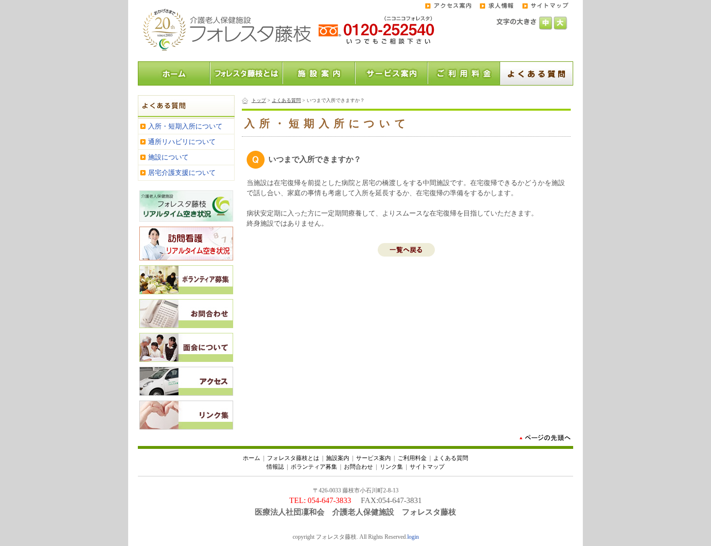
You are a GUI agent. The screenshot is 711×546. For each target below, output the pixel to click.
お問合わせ (358, 466)
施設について (168, 157)
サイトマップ (427, 466)
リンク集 (391, 466)
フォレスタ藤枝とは (293, 458)
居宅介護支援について (182, 172)
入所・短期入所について (185, 126)
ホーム (251, 458)
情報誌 (275, 466)
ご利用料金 (412, 458)
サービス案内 (373, 458)
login (413, 536)
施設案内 (337, 458)
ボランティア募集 (314, 466)
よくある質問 (286, 100)
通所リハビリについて (182, 141)
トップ (259, 100)
